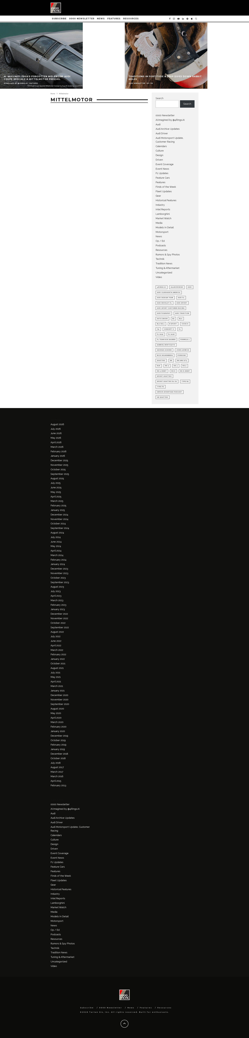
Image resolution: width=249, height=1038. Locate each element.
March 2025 (57, 501)
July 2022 (55, 636)
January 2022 (58, 659)
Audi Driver (162, 133)
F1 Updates (162, 173)
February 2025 (58, 505)
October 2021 (58, 663)
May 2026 (56, 437)
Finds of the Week (166, 186)
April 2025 (56, 496)
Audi (158, 124)
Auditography (163, 313)
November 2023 (59, 573)
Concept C (169, 329)
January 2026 (58, 455)
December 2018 (59, 753)
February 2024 (58, 559)
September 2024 (60, 528)
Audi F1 (181, 297)
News (101, 18)
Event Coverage (165, 164)
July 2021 (55, 672)
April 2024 (56, 550)
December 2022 (59, 613)
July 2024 (56, 537)
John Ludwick (183, 350)
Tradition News (164, 263)
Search (159, 98)
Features (114, 18)
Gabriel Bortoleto (166, 345)
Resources (131, 18)
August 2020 (57, 708)
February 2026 (58, 451)
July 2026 (56, 428)
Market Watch (163, 218)
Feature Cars (163, 177)
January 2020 (58, 731)
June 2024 (56, 541)
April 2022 (56, 645)
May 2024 (56, 546)
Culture (160, 150)
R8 (171, 360)
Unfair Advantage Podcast (169, 392)
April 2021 (56, 681)
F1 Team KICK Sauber (166, 339)
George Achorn (164, 350)
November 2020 (59, 699)
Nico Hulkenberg (165, 355)
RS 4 (176, 365)
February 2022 (58, 654)
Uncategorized (164, 272)
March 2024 (57, 555)
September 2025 (60, 474)
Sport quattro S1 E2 (167, 381)
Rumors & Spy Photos (168, 254)
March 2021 (57, 686)
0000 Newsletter (81, 18)
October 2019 (58, 740)
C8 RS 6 (185, 324)
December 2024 (59, 514)
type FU (160, 386)
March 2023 (57, 600)
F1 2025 (160, 334)
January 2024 (58, 564)
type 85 (185, 381)
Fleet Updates (164, 191)
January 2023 (58, 609)
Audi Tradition (182, 313)
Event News (162, 168)
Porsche (182, 355)
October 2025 (58, 469)
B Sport (173, 324)
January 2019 (58, 749)
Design (159, 155)
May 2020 (56, 713)
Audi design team (165, 297)
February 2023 (58, 605)
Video (159, 277)
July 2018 (56, 762)
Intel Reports (163, 209)
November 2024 (59, 519)
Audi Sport (182, 303)
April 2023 (56, 595)
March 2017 (57, 771)
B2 (173, 318)
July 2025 (56, 483)
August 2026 (57, 424)
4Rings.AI (161, 287)
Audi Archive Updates (168, 128)
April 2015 (56, 781)
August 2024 (57, 532)
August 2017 (57, 767)
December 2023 (59, 568)
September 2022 (60, 627)
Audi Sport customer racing (171, 308)
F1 (180, 329)
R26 (158, 365)
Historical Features (166, 200)
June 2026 (56, 433)
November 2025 (59, 465)
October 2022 (58, 623)
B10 (180, 318)
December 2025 (59, 460)
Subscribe (59, 18)
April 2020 (56, 717)
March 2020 (57, 722)
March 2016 (57, 776)
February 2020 (58, 726)
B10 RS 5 (161, 324)
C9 (158, 329)
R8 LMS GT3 (182, 360)
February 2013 (58, 785)
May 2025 (56, 492)
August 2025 (57, 478)
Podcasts (161, 245)
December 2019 (59, 735)
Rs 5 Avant (162, 371)
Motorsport (162, 232)
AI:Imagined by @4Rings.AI (170, 120)
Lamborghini (163, 214)
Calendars (161, 146)
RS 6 (173, 371)
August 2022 (57, 631)
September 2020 (60, 704)
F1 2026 (171, 334)
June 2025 (56, 487)
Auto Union (162, 318)
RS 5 (184, 365)
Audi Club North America (168, 292)
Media (159, 223)
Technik (160, 259)
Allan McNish (177, 287)
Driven (159, 159)
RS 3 (167, 365)
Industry (160, 205)
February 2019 (58, 744)
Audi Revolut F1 (164, 303)
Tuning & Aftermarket (167, 268)
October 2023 (58, 577)
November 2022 (59, 618)
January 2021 (58, 690)
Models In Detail (165, 227)
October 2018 (58, 758)
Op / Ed (160, 241)
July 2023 (56, 591)
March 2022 (57, 650)
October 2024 (58, 523)
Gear (158, 195)
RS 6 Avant (185, 371)
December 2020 (59, 695)
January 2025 (58, 510)
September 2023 (60, 582)
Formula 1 (185, 339)
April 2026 (56, 442)
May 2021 (56, 677)
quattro (161, 360)
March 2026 (57, 447)
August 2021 (57, 668)
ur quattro (162, 397)
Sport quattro (164, 376)
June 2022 (56, 641)
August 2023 (57, 586)
